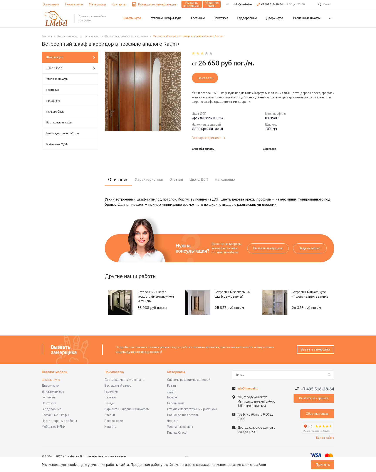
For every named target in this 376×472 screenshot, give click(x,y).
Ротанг (172, 386)
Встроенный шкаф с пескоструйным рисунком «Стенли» (156, 296)
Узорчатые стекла (180, 427)
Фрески (172, 421)
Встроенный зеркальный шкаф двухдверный (232, 294)
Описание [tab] (118, 179)
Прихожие (53, 101)
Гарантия (111, 391)
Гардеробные (55, 111)
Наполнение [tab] (225, 179)
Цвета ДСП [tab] (198, 179)
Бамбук (172, 397)
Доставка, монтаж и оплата (124, 380)
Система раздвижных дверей (188, 380)
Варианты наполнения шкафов (126, 409)
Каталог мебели (54, 372)
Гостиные (52, 90)
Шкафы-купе (54, 57)
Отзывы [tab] (176, 179)
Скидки (109, 403)
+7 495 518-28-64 (272, 4)
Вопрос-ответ (114, 421)
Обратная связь (212, 4)
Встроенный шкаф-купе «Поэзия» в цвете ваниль (310, 294)
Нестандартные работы (62, 133)
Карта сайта (325, 438)
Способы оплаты (203, 149)
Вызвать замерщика (191, 4)
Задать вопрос (310, 248)
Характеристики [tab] (149, 179)
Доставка (269, 149)
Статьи (109, 415)
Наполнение (176, 403)
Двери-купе (54, 68)
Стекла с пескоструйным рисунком (192, 409)
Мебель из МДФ (57, 144)
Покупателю (114, 372)
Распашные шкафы (59, 122)
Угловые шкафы (57, 79)
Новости (110, 427)
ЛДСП (171, 391)
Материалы (176, 372)
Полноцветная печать (183, 415)
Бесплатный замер (117, 386)
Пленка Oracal (177, 433)
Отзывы (110, 397)
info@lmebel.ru (243, 4)
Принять (323, 464)
